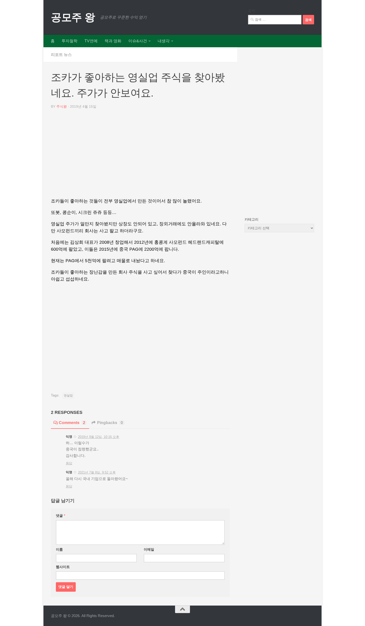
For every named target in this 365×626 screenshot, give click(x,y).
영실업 (68, 395)
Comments (72, 423)
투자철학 (69, 41)
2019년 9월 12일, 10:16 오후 (98, 437)
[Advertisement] (140, 155)
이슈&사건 (137, 41)
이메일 (149, 549)
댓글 (60, 516)
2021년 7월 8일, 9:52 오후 (97, 472)
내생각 (164, 41)
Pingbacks (110, 423)
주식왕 (61, 106)
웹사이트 (63, 567)
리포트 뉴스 (61, 54)
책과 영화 (113, 41)
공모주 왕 (73, 17)
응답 (69, 463)
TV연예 (91, 41)
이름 (59, 549)
